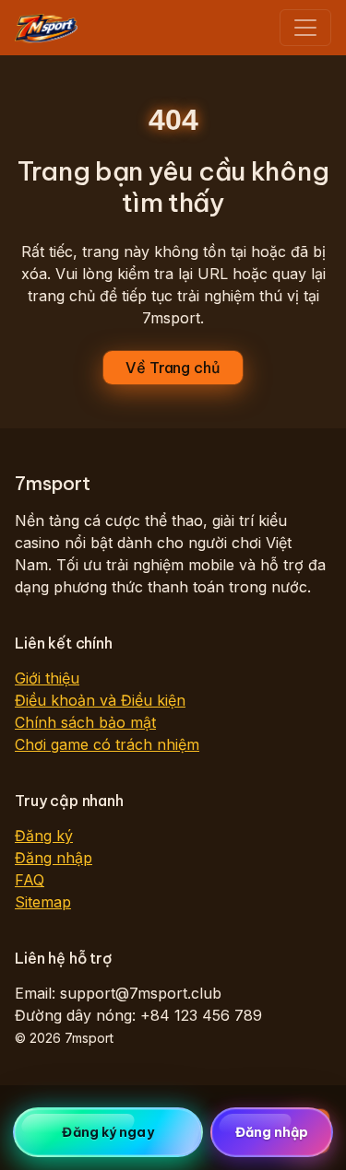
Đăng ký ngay (107, 1132)
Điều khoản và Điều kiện (100, 700)
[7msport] (46, 27)
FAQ (29, 880)
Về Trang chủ (172, 367)
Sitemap (43, 902)
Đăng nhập (53, 857)
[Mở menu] (305, 27)
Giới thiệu (47, 678)
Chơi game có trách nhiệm (107, 744)
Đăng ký (44, 835)
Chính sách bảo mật (85, 722)
